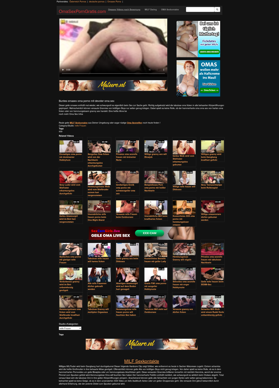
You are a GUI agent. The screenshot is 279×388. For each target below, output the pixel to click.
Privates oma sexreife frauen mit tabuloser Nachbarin (211, 259)
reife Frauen (80, 125)
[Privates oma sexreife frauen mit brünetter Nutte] (127, 145)
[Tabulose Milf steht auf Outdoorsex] (155, 300)
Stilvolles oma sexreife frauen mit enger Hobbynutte (184, 284)
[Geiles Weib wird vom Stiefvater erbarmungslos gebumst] (184, 146)
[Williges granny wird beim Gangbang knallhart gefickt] (212, 145)
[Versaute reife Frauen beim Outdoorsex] (127, 205)
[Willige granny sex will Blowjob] (155, 145)
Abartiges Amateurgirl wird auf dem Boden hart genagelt (127, 286)
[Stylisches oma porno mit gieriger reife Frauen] (70, 247)
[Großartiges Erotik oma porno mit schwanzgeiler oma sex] (127, 175)
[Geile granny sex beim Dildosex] (127, 248)
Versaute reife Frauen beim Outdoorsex (126, 215)
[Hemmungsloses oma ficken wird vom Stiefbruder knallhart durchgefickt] (70, 300)
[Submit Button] (217, 9)
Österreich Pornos (77, 1)
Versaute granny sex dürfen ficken (183, 310)
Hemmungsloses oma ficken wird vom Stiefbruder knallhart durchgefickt (70, 313)
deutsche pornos (96, 1)
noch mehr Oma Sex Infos (71, 113)
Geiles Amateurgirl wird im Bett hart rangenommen (68, 218)
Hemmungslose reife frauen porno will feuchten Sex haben (126, 312)
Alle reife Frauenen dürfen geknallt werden (97, 286)
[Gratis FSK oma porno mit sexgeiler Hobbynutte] (155, 273)
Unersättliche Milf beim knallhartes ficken (155, 217)
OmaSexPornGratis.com (82, 11)
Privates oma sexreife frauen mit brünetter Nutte (126, 157)
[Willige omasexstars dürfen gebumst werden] (212, 205)
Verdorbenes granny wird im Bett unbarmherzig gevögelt (69, 286)
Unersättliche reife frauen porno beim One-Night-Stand (97, 217)
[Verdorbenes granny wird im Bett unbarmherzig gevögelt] (70, 272)
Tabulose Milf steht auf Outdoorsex (155, 310)
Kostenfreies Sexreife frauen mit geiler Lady (155, 260)
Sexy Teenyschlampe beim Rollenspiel (211, 186)
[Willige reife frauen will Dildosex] (184, 176)
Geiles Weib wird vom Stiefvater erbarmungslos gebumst (183, 160)
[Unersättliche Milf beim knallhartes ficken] (155, 206)
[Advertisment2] (198, 78)
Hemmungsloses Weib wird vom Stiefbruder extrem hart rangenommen (99, 191)
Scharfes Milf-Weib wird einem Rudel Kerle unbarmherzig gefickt (212, 312)
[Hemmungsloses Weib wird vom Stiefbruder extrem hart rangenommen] (99, 176)
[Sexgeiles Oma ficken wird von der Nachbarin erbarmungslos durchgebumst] (99, 145)
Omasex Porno (114, 1)
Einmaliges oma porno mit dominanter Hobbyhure (70, 157)
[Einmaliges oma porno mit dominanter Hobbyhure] (70, 145)
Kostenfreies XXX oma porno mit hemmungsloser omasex (184, 220)
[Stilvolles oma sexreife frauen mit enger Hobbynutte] (184, 272)
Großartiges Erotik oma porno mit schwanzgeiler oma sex (125, 189)
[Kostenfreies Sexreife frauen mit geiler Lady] (155, 248)
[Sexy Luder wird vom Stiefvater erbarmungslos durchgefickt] (70, 175)
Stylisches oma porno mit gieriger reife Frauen (70, 259)
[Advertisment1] (198, 39)
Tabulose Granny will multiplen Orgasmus (98, 310)
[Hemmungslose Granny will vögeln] (184, 247)
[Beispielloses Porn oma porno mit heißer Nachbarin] (155, 175)
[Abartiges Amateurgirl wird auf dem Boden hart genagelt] (127, 273)
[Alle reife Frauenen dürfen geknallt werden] (99, 273)
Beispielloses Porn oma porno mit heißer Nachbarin (155, 187)
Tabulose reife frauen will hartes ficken (98, 260)
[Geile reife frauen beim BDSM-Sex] (212, 272)
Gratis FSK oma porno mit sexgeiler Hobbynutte (155, 286)
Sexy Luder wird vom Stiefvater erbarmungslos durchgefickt (69, 189)
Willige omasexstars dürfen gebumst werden (211, 217)
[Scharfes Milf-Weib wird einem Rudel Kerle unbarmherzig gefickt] (212, 300)
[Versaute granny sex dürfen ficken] (184, 300)
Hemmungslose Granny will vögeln (182, 258)
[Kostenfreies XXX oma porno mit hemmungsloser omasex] (184, 206)
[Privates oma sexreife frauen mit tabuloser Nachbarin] (212, 247)
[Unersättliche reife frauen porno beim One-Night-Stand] (99, 205)
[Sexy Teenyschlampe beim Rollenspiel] (212, 175)
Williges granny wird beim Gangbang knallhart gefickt (211, 157)
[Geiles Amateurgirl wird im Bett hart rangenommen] (70, 206)
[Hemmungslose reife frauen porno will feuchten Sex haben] (127, 300)
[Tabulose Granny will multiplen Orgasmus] (99, 300)
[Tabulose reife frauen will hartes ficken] (99, 248)
